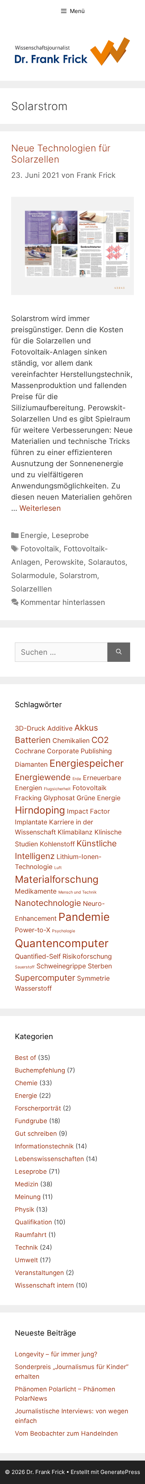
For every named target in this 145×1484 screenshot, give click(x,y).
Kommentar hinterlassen (62, 602)
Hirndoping (40, 810)
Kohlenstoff (57, 844)
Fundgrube (31, 1121)
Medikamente (36, 891)
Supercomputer (45, 977)
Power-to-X (32, 930)
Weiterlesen (40, 508)
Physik (24, 1209)
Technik (26, 1247)
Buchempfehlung (40, 1070)
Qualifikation (33, 1222)
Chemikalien (71, 740)
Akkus (86, 727)
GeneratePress (120, 1471)
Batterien (33, 740)
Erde (76, 778)
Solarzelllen (31, 588)
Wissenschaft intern (44, 1285)
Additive (59, 728)
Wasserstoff (33, 988)
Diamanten (31, 764)
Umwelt (26, 1260)
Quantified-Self (38, 956)
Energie (33, 535)
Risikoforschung (87, 956)
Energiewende (43, 777)
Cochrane (30, 751)
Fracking (28, 798)
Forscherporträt (38, 1108)
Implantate (31, 822)
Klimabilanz (75, 832)
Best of (25, 1057)
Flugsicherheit (57, 788)
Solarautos (106, 562)
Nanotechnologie (48, 903)
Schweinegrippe (61, 966)
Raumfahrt (30, 1234)
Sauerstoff (25, 967)
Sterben (100, 966)
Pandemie (84, 916)
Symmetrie (93, 978)
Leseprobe (70, 535)
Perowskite (64, 562)
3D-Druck (30, 728)
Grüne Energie (98, 798)
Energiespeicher (86, 763)
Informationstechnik (44, 1146)
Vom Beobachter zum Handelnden (66, 1433)
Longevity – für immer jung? (56, 1354)
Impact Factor (88, 811)
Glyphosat (59, 798)
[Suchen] (118, 652)
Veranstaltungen (39, 1272)
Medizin (26, 1184)
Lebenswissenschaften (49, 1159)
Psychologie (63, 931)
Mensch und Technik (77, 892)
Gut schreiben (36, 1133)
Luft (58, 867)
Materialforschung (57, 879)
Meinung (28, 1197)
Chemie (26, 1083)
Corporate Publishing (79, 751)
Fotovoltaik (39, 548)
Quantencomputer (62, 943)
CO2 (100, 740)
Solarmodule (33, 575)
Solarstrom (78, 575)
